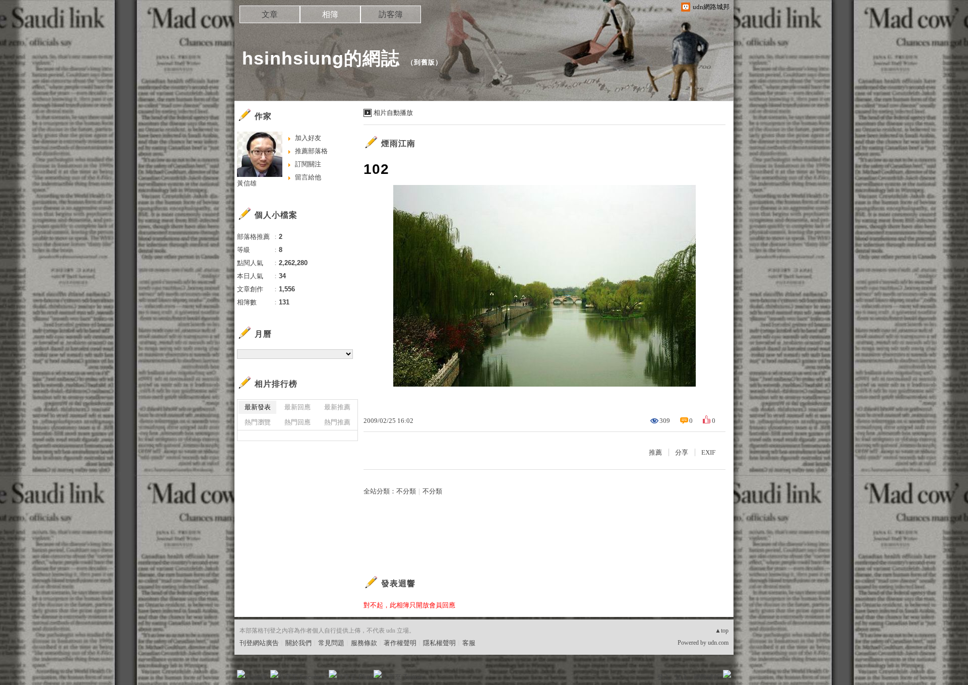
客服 (468, 643)
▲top (722, 630)
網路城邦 (707, 677)
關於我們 (298, 643)
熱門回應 (297, 422)
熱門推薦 (337, 422)
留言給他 (308, 177)
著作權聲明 (400, 643)
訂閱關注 (308, 164)
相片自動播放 (393, 112)
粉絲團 (257, 677)
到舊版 (424, 62)
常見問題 (331, 643)
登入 (663, 677)
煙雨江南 (398, 143)
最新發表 (258, 407)
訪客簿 (391, 14)
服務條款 (364, 643)
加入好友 (308, 138)
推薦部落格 (311, 151)
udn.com (718, 642)
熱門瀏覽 (258, 422)
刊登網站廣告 (259, 643)
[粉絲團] (241, 674)
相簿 (330, 14)
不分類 (406, 491)
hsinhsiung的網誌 (321, 58)
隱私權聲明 (439, 643)
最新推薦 (337, 407)
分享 (681, 452)
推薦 (655, 452)
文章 (270, 14)
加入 (681, 677)
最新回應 (297, 407)
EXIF (708, 452)
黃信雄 (247, 183)
